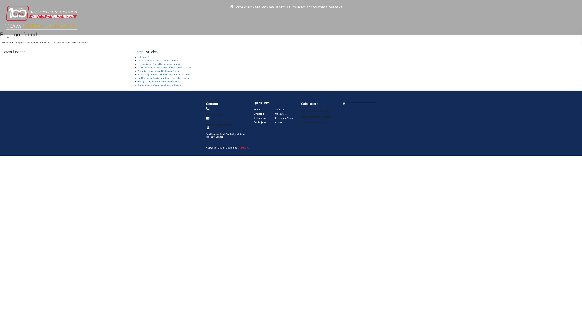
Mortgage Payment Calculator (316, 117)
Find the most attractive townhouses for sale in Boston (163, 77)
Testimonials (283, 6)
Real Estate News (301, 6)
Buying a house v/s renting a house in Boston (159, 84)
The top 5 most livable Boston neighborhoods (159, 63)
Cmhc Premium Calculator (314, 122)
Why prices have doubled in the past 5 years (158, 70)
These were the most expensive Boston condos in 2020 (164, 67)
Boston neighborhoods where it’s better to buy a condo (163, 74)
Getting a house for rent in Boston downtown (158, 81)
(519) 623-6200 (213, 115)
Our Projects (320, 6)
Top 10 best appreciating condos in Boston (157, 60)
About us (279, 109)
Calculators (267, 6)
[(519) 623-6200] (207, 108)
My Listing (254, 6)
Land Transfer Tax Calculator (315, 111)
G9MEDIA (243, 147)
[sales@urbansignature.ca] (207, 118)
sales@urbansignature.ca (218, 124)
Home (231, 6)
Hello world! (143, 56)
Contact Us (335, 6)
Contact (279, 122)
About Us (241, 6)
